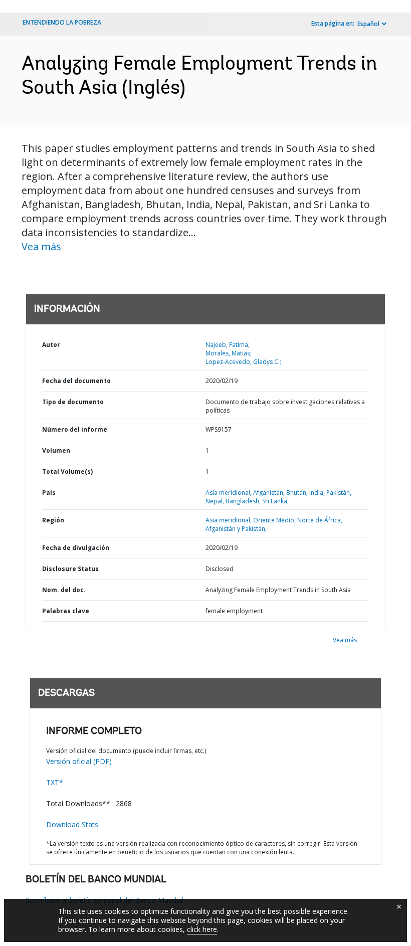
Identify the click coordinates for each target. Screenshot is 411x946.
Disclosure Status (70, 568)
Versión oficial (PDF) (79, 761)
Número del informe (74, 429)
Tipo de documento (73, 402)
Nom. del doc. (64, 590)
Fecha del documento (76, 380)
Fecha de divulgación (75, 547)
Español (368, 24)
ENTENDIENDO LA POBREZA (62, 22)
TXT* (54, 782)
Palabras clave (65, 611)
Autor (51, 344)
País (49, 492)
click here (202, 929)
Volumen (56, 450)
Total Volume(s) (67, 471)
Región (53, 520)
